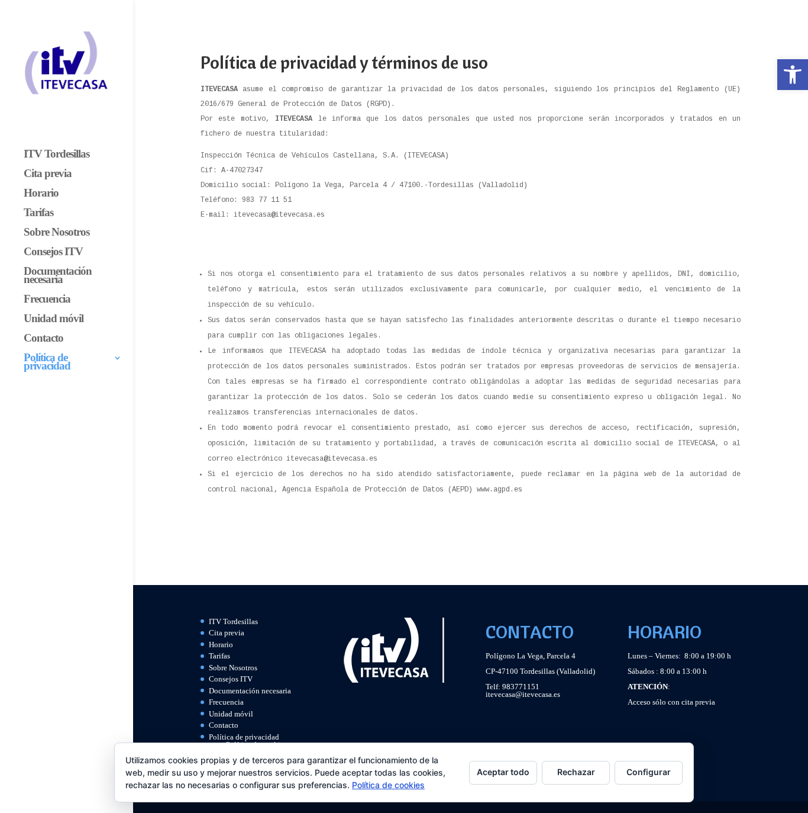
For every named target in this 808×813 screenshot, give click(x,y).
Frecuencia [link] (47, 300)
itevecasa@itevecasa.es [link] (523, 694)
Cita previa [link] (48, 174)
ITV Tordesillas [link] (56, 155)
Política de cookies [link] (388, 785)
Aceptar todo (503, 772)
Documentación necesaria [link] (58, 276)
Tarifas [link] (38, 213)
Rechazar (576, 772)
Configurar (648, 772)
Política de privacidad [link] (47, 363)
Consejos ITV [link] (53, 253)
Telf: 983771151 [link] (512, 686)
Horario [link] (41, 194)
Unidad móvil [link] (53, 319)
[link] (792, 74)
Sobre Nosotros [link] (56, 233)
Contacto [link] (43, 339)
